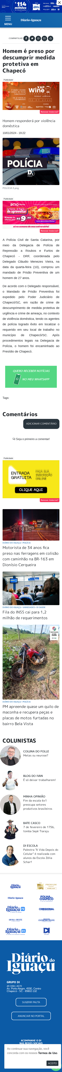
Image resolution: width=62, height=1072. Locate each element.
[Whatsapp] (38, 38)
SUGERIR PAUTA (31, 1002)
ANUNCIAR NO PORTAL (31, 1016)
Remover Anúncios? (49, 111)
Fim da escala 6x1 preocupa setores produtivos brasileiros (37, 805)
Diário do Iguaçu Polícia (17, 542)
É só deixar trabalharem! (39, 780)
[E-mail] (44, 38)
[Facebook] (26, 38)
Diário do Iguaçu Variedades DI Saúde (24, 607)
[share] (50, 38)
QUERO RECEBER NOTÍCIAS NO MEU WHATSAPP (31, 375)
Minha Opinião (34, 796)
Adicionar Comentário (41, 423)
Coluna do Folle (36, 751)
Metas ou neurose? (35, 755)
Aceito (52, 1063)
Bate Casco (31, 823)
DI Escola (30, 845)
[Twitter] (32, 38)
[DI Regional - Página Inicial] (15, 885)
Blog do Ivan (33, 776)
